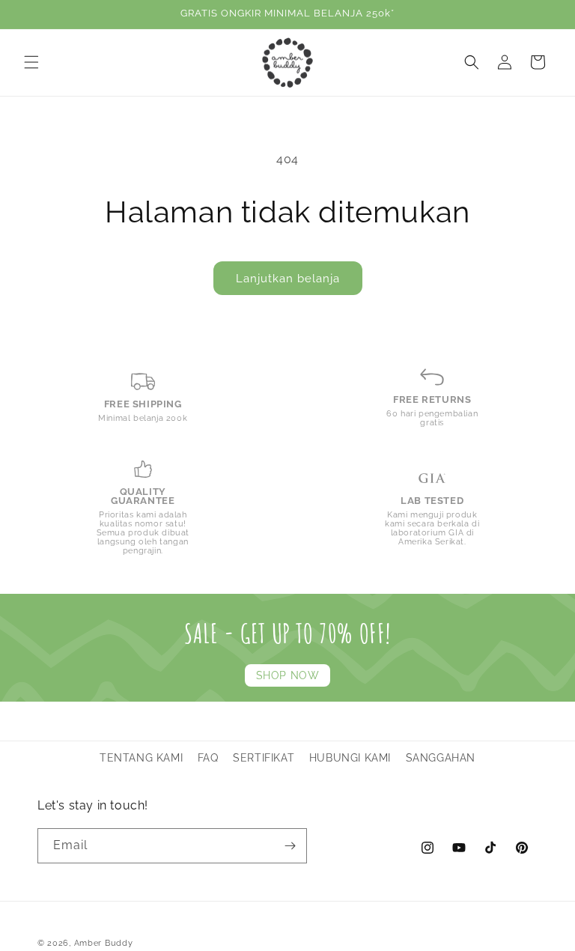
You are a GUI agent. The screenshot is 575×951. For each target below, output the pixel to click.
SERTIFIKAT (263, 758)
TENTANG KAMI (141, 758)
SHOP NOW (288, 675)
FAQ (208, 758)
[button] (31, 62)
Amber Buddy (103, 943)
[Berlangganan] (289, 845)
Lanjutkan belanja (288, 278)
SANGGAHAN (440, 758)
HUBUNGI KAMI (350, 758)
